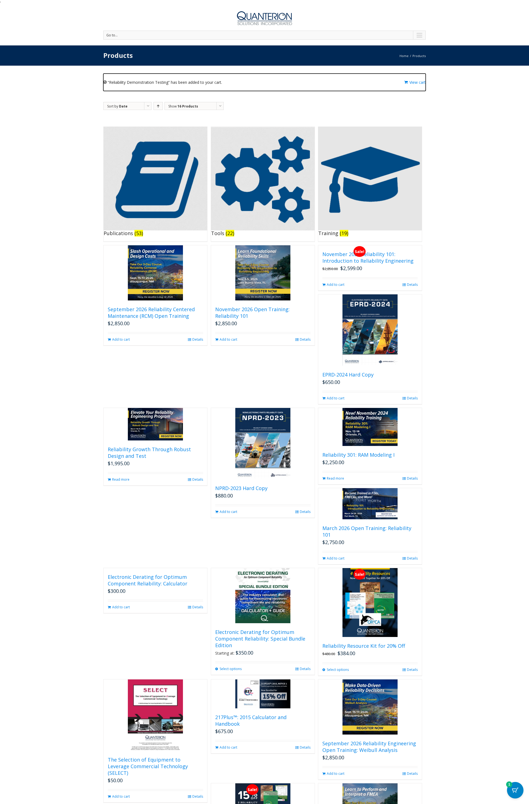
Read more (120, 479)
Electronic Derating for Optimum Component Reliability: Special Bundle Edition (260, 639)
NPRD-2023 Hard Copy (241, 488)
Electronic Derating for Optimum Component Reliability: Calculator (147, 580)
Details (197, 339)
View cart (417, 82)
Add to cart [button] (121, 339)
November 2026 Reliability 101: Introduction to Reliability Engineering (368, 257)
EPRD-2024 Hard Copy (348, 374)
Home (404, 56)
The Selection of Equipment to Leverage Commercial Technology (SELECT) (148, 766)
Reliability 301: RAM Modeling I (358, 454)
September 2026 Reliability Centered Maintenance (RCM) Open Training (151, 312)
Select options (231, 668)
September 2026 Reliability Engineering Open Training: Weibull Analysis (369, 746)
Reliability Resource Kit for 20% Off (363, 645)
